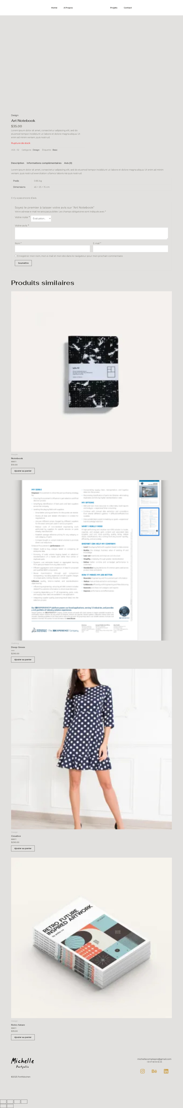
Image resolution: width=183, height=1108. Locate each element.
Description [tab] (17, 163)
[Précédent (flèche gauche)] (3, 1106)
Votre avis (22, 225)
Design (14, 115)
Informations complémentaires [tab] (44, 163)
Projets (113, 8)
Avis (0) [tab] (68, 163)
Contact (128, 8)
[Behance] (154, 1071)
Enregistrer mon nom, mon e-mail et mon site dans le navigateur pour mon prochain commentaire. (70, 256)
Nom (18, 243)
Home (54, 8)
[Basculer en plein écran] (10, 1102)
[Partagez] (17, 1102)
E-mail (97, 243)
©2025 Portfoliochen (20, 1077)
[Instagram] (142, 1071)
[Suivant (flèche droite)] (10, 1106)
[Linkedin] (166, 1071)
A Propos (68, 8)
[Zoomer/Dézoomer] (3, 1102)
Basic (55, 150)
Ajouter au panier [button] (22, 471)
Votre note (22, 217)
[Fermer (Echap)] (24, 1102)
